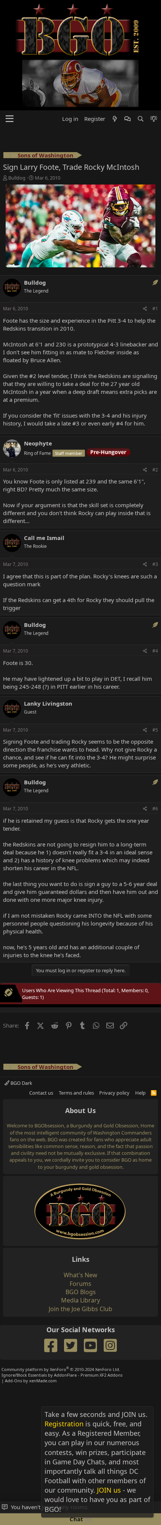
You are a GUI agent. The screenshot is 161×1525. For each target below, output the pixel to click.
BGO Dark (20, 1083)
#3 (155, 564)
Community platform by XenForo (60, 1369)
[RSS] (153, 1093)
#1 (155, 308)
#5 (155, 730)
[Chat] (127, 119)
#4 (155, 651)
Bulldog (16, 177)
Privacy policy (114, 1092)
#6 (155, 808)
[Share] (145, 309)
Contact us (41, 1092)
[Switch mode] (153, 119)
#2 (155, 470)
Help (140, 1092)
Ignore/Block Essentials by (61, 1375)
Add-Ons (13, 1380)
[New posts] (114, 119)
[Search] (140, 119)
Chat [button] (80, 1519)
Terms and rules (76, 1092)
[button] (9, 119)
